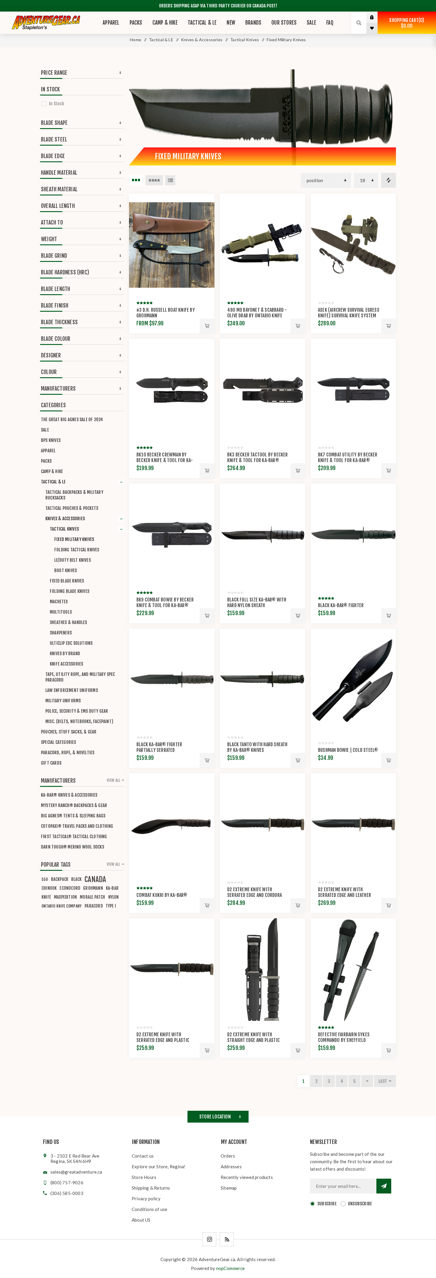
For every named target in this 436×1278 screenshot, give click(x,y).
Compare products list (388, 180)
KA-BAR (112, 888)
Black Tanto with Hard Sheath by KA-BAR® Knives (257, 747)
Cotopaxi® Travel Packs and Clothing (77, 826)
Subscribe (327, 1204)
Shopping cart (405, 23)
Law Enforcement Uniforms (71, 690)
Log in (376, 17)
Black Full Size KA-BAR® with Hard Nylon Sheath (257, 602)
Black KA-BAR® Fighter (341, 605)
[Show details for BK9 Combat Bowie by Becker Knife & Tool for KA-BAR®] (171, 534)
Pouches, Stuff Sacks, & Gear (69, 732)
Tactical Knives (64, 529)
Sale (45, 430)
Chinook (49, 888)
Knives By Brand (65, 653)
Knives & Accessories (65, 518)
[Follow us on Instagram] (209, 1239)
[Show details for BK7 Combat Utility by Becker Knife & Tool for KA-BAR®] (353, 390)
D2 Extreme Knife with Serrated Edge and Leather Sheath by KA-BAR (344, 895)
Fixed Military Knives (74, 539)
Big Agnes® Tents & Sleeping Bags (73, 816)
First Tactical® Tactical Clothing (74, 836)
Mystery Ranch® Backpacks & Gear (74, 805)
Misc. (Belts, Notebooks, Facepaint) (79, 721)
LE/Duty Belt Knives (72, 560)
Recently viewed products (247, 1177)
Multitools (61, 612)
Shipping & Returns (151, 1188)
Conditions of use (149, 1209)
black (76, 879)
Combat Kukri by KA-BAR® (161, 895)
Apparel (48, 450)
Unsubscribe (360, 1204)
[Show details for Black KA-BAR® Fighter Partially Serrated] (171, 679)
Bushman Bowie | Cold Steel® (348, 750)
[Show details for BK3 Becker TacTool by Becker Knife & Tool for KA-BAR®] (262, 390)
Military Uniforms (63, 701)
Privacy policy (146, 1198)
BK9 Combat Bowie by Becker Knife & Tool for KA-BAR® (165, 602)
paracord (94, 906)
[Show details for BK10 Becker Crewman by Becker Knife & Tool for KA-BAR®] (171, 390)
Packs (46, 461)
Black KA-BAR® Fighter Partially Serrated (159, 747)
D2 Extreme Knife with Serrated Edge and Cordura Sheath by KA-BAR (254, 895)
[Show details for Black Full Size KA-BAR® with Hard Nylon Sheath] (262, 534)
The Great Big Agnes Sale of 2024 (72, 419)
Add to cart (207, 326)
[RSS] (227, 1239)
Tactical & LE (53, 482)
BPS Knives (51, 440)
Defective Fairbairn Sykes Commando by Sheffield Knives (344, 1040)
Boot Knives (65, 570)
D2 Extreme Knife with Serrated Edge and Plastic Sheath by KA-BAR (162, 1040)
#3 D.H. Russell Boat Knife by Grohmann (165, 313)
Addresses (231, 1166)
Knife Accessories (66, 664)
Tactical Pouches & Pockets (71, 508)
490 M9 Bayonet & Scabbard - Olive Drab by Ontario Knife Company (257, 315)
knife (46, 897)
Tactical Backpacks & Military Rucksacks (74, 495)
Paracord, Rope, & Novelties (67, 752)
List (170, 180)
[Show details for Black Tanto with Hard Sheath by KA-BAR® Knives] (262, 679)
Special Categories (58, 742)
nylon (113, 897)
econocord (70, 888)
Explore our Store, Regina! (158, 1166)
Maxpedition (65, 897)
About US (141, 1220)
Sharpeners (61, 633)
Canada (95, 879)
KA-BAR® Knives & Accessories (69, 795)
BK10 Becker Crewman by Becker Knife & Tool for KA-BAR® (164, 460)
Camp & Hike (52, 471)
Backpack (60, 879)
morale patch (92, 897)
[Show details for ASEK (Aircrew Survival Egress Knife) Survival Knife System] (353, 245)
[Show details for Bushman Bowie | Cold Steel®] (353, 679)
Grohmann (93, 888)
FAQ (329, 23)
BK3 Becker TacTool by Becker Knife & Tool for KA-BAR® (257, 457)
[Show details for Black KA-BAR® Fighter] (353, 534)
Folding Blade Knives (69, 591)
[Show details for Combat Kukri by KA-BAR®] (171, 824)
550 (45, 879)
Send (383, 1186)
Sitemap (229, 1188)
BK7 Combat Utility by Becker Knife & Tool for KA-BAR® (348, 457)
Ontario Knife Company (62, 905)
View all (113, 780)
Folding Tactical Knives (76, 550)
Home (135, 39)
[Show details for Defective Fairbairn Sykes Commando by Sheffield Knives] (353, 969)
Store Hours (144, 1177)
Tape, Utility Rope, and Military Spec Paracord (80, 677)
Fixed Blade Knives (67, 581)
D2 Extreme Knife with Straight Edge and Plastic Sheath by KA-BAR (253, 1040)
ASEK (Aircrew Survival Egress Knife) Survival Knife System (348, 313)
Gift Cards (51, 763)
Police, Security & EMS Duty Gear (76, 711)
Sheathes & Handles (68, 622)
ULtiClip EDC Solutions (71, 643)
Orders (228, 1155)
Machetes (59, 601)
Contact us (143, 1155)
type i (111, 906)
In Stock (56, 103)
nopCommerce (230, 1268)
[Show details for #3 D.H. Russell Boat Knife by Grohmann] (171, 245)
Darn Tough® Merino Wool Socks (72, 847)
